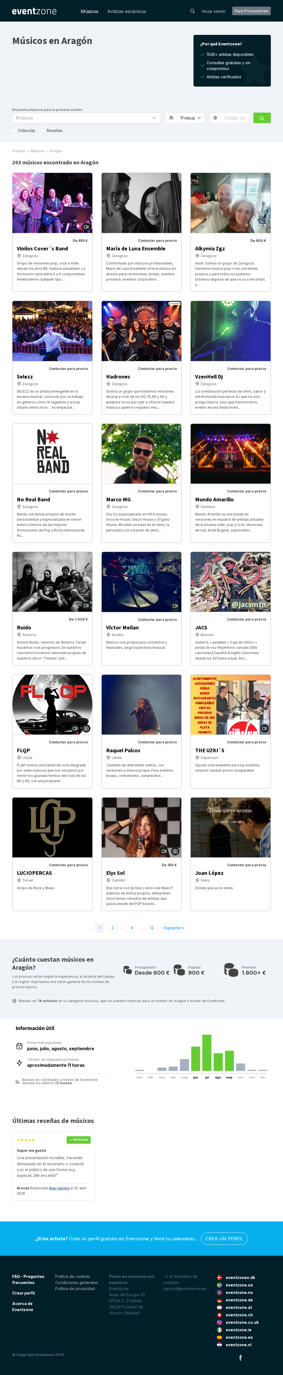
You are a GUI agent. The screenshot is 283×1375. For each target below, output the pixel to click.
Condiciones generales (76, 1282)
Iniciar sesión (214, 11)
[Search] (193, 10)
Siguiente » (174, 927)
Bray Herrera (59, 1188)
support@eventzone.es (184, 1288)
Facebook (240, 1357)
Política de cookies (72, 1276)
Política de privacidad (75, 1288)
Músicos (89, 11)
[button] (86, 118)
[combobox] (235, 118)
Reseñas (54, 130)
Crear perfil (23, 1293)
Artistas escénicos (126, 11)
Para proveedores (251, 11)
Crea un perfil (224, 1238)
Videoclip (26, 130)
